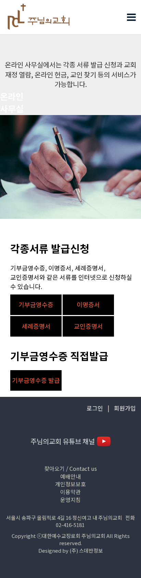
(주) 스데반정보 (86, 550)
